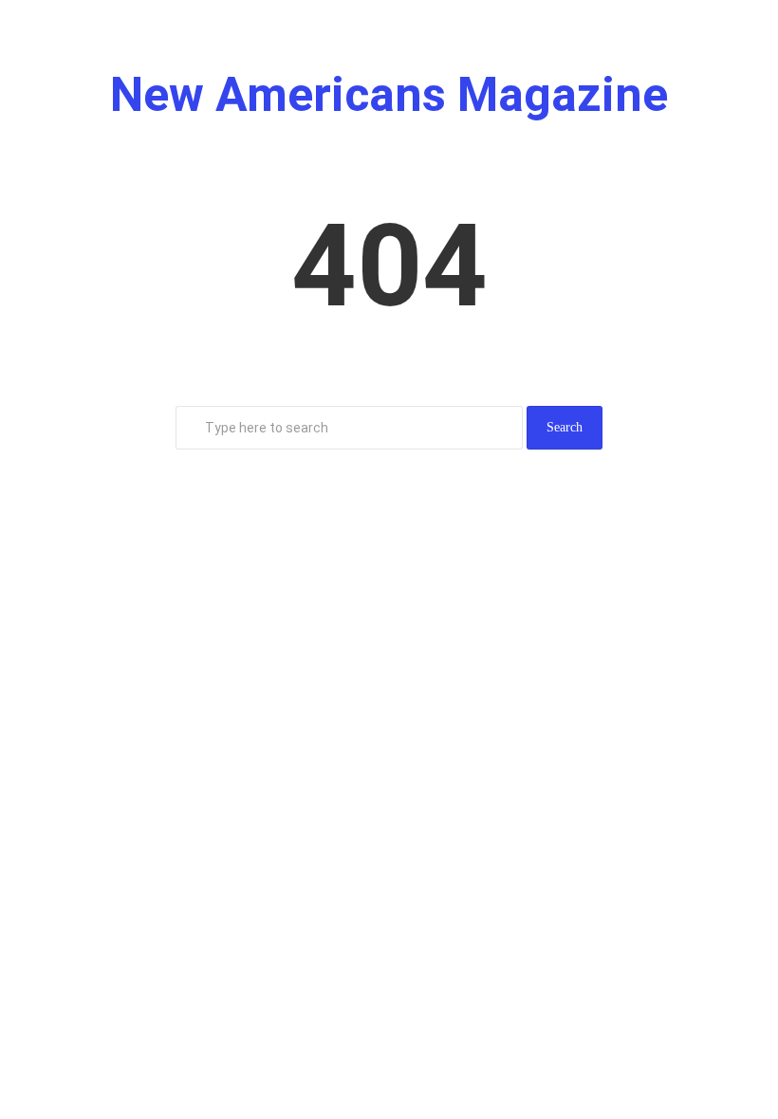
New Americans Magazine (389, 94)
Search (564, 427)
